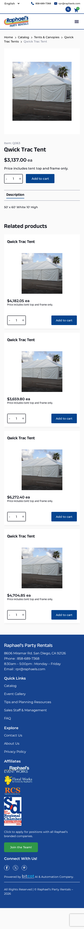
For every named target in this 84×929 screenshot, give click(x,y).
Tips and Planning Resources (27, 702)
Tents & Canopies (46, 37)
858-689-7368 (28, 658)
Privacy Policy (15, 752)
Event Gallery (15, 694)
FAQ (7, 718)
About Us (11, 743)
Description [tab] (15, 195)
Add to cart (40, 179)
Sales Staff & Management (25, 710)
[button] (76, 21)
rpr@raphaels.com (30, 669)
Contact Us (13, 735)
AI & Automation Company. (54, 877)
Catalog (23, 37)
